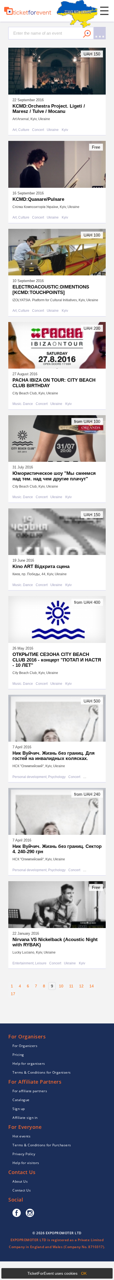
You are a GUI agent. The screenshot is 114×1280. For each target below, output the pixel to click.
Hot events (21, 1136)
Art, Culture (20, 130)
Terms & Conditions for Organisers (41, 1072)
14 (91, 986)
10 (61, 986)
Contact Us (21, 1190)
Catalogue (21, 1099)
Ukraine (53, 130)
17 (13, 994)
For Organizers (24, 1045)
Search (87, 34)
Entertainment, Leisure (29, 963)
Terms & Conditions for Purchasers (41, 1145)
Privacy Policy (23, 1154)
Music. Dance (22, 404)
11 (71, 986)
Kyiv (65, 130)
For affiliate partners (29, 1091)
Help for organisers (28, 1063)
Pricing (18, 1054)
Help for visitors (25, 1162)
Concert (38, 130)
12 (81, 986)
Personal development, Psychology (39, 777)
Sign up (18, 1108)
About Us (20, 1181)
